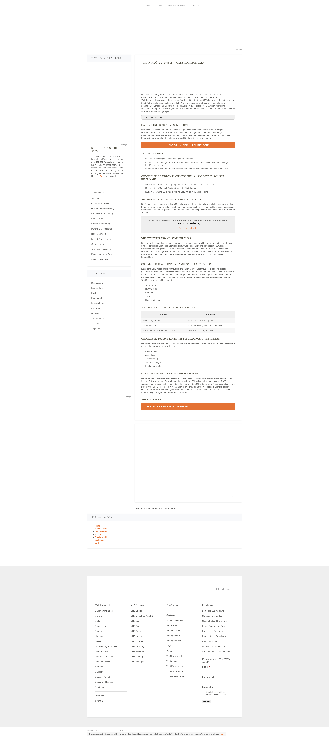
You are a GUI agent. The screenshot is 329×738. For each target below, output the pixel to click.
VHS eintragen (173, 661)
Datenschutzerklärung (188, 223)
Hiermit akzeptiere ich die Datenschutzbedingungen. (215, 693)
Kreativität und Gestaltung (214, 636)
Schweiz (99, 701)
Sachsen (99, 672)
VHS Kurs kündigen (175, 671)
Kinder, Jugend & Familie (102, 254)
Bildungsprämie (173, 641)
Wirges (98, 543)
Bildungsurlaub (173, 636)
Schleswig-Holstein (104, 682)
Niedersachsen (102, 651)
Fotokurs (95, 293)
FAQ (168, 646)
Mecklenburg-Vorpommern (107, 646)
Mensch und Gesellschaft (213, 646)
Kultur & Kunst (97, 219)
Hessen (98, 641)
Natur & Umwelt (98, 234)
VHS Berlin (136, 621)
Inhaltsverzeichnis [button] (154, 117)
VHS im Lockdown (174, 620)
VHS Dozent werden (175, 676)
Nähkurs (95, 313)
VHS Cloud (171, 626)
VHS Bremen (137, 631)
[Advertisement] (164, 30)
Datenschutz (209, 687)
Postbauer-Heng (102, 537)
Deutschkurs (97, 283)
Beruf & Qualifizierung (101, 239)
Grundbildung (97, 244)
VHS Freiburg (137, 657)
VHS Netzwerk (173, 631)
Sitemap (128, 731)
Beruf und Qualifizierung (213, 611)
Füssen (98, 534)
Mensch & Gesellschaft (101, 229)
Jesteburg (99, 540)
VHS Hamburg (137, 636)
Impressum (108, 731)
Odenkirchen (101, 531)
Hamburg (99, 636)
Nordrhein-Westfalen (104, 657)
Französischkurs (98, 298)
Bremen (98, 631)
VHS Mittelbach (138, 641)
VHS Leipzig (136, 611)
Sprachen (95, 198)
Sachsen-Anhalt (102, 677)
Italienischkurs (97, 303)
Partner (169, 651)
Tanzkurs (95, 324)
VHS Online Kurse (176, 6)
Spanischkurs (97, 319)
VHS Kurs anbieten (175, 656)
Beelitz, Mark (101, 529)
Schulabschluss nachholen (103, 249)
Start (148, 6)
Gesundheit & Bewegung (102, 208)
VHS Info (98, 731)
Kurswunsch (208, 677)
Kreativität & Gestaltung (102, 214)
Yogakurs (95, 329)
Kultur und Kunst (209, 641)
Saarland (99, 667)
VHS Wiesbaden (138, 651)
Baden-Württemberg (104, 611)
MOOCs (195, 6)
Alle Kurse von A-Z (99, 259)
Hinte (97, 526)
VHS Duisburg (137, 646)
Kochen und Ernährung (212, 631)
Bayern (98, 616)
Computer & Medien (100, 203)
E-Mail (206, 667)
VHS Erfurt (136, 626)
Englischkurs (97, 288)
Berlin (97, 621)
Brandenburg (101, 626)
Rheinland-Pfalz (102, 662)
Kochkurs (95, 308)
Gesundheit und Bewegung (214, 621)
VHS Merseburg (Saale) (142, 616)
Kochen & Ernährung (100, 224)
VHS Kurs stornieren (175, 666)
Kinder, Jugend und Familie (214, 626)
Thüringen (99, 687)
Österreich (99, 696)
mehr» (222, 734)
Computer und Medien (212, 616)
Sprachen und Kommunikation (216, 651)
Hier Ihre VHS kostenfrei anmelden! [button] (167, 406)
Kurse (159, 6)
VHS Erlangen (137, 662)
